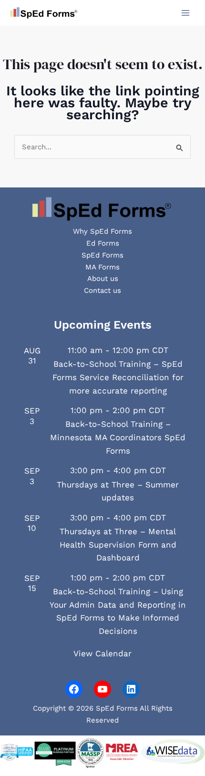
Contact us (102, 290)
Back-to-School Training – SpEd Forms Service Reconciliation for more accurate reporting (118, 377)
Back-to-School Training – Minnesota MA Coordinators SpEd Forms (117, 437)
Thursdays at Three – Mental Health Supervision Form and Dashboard (118, 544)
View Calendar (102, 653)
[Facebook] (73, 689)
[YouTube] (102, 689)
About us (102, 278)
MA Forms (102, 267)
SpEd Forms (102, 255)
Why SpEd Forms (102, 231)
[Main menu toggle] (185, 13)
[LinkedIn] (131, 689)
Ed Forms (102, 243)
